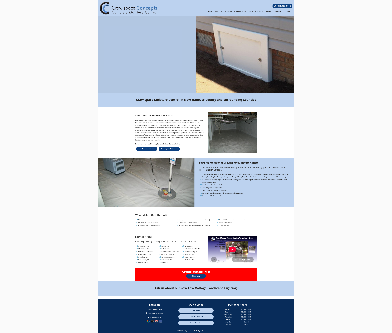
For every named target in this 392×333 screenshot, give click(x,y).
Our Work (259, 11)
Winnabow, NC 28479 (155, 313)
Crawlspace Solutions (169, 149)
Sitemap (212, 331)
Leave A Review (196, 323)
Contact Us (196, 310)
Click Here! (196, 276)
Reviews (269, 11)
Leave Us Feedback (196, 317)
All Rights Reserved (202, 331)
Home (209, 11)
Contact (288, 11)
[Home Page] (130, 8)
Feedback (279, 11)
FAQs (251, 11)
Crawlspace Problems (147, 149)
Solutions (218, 11)
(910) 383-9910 (283, 6)
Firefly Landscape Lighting (235, 11)
